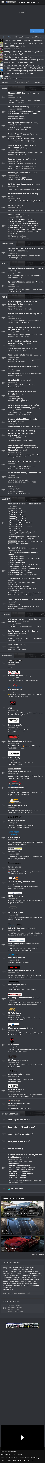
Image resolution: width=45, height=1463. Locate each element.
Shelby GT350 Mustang (18, 107)
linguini (24, 155)
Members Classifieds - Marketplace (24, 504)
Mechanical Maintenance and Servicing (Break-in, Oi (23, 583)
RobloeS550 (12, 1277)
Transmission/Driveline (19, 521)
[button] (2, 2)
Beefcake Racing (16, 741)
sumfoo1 (22, 118)
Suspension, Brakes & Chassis (22, 366)
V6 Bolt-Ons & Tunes (17, 515)
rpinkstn (38, 426)
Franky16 (6, 1283)
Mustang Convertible (18, 173)
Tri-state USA (15, 221)
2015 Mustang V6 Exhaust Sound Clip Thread (23, 348)
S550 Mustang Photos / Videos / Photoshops (22, 146)
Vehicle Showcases (13, 1198)
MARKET (6, 499)
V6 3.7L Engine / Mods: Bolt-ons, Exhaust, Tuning (22, 342)
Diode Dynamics (15, 771)
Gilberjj (26, 468)
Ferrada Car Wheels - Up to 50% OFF (21, 825)
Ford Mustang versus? (18, 159)
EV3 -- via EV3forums (18, 1178)
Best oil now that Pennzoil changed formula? (24, 455)
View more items (38, 1254)
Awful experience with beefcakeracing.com (23, 607)
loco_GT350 (7, 1275)
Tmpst (31, 441)
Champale (15, 1273)
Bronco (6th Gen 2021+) (19, 1120)
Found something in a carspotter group (22, 166)
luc (22, 387)
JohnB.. (36, 1281)
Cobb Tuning (14, 757)
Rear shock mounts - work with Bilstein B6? (23, 887)
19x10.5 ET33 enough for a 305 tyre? (20, 480)
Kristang (34, 1275)
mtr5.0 (8, 1273)
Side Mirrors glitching (15, 399)
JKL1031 (23, 362)
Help (14, 1460)
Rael (20, 1267)
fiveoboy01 (6, 1279)
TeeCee (25, 1271)
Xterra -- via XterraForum (20, 1166)
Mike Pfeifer (25, 337)
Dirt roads (11, 441)
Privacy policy (6, 1460)
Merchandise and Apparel (19, 586)
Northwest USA (32, 227)
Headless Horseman (15, 1285)
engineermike (35, 1279)
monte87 (28, 963)
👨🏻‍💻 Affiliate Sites (15, 1188)
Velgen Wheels (15, 1074)
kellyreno (22, 1273)
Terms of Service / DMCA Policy (29, 1458)
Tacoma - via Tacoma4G (20, 1176)
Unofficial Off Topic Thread (17, 626)
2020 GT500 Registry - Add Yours (19, 127)
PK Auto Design (15, 1013)
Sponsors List (14, 590)
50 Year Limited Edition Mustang (23, 193)
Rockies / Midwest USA (32, 225)
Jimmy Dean (28, 1285)
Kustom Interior (15, 912)
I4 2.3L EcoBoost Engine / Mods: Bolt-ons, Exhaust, (25, 328)
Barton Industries (16, 725)
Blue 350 (28, 1108)
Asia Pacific (14, 233)
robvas (26, 238)
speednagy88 (14, 1269)
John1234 (30, 309)
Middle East (34, 231)
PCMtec (11, 309)
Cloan (30, 1271)
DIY (9, 486)
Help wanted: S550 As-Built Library (20, 413)
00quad (36, 1285)
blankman (25, 1279)
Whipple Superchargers (19, 1103)
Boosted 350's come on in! (17, 116)
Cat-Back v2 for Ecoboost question (20, 762)
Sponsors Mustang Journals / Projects (25, 282)
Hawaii (12, 229)
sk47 (41, 626)
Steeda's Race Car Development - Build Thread (25, 289)
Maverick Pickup (15, 1148)
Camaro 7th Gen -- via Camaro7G (23, 164)
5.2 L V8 (5, 1277)
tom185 (5, 1285)
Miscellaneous (34, 537)
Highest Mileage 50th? (16, 201)
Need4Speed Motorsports (20, 998)
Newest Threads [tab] (22, 37)
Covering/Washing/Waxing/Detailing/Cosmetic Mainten (25, 579)
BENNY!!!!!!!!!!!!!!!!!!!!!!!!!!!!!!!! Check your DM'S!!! (24, 948)
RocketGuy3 (39, 210)
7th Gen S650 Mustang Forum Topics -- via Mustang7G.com (25, 249)
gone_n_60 (25, 401)
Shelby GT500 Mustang (19, 122)
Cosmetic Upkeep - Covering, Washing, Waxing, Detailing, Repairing (21, 433)
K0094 (19, 1271)
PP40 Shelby (25, 129)
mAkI (39, 189)
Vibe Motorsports (16, 1089)
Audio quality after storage (17, 189)
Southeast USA (30, 221)
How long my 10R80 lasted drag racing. (21, 466)
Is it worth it (12, 1108)
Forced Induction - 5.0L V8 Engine (23, 313)
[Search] (42, 2)
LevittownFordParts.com (19, 943)
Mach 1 (11, 205)
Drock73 (27, 1275)
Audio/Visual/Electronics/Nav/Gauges (23, 574)
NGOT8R (26, 323)
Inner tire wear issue (15, 210)
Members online (11, 1262)
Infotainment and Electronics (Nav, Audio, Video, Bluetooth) (24, 406)
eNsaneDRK (25, 543)
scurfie (24, 457)
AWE (10, 708)
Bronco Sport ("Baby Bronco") (22, 1127)
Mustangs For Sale (17, 537)
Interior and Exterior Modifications (23, 113)
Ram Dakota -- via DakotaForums (22, 1170)
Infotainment (14, 867)
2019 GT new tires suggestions (18, 178)
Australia (22, 231)
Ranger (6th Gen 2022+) (19, 1141)
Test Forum (13, 644)
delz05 (32, 1277)
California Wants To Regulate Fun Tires (21, 385)
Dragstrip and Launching (20, 461)
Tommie (24, 650)
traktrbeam (28, 180)
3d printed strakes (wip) (16, 491)
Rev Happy (33, 1283)
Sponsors (4, 1458)
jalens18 (23, 1277)
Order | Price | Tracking (18, 134)
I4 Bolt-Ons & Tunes (18, 513)
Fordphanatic (24, 1269)
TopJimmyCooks (23, 1283)
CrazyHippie (7, 1281)
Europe (12, 231)
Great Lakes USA (31, 223)
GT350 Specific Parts (18, 517)
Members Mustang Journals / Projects (25, 268)
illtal (20, 277)
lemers (33, 989)
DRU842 (20, 764)
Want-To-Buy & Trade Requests (22, 539)
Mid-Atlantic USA (16, 223)
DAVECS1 (20, 1020)
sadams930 (7, 1287)
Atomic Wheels (15, 689)
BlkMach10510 (33, 681)
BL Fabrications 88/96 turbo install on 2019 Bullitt (24, 321)
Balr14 (29, 1273)
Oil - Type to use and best (17, 236)
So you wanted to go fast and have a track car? (25, 275)
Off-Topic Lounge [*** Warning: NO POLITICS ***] (24, 620)
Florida (23, 219)
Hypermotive (14, 852)
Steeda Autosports (17, 1028)
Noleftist (20, 903)
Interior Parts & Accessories (21, 527)
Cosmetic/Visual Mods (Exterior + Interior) (23, 420)
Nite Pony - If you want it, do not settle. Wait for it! (25, 256)
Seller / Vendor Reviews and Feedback (25, 599)
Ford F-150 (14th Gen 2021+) (20, 1134)
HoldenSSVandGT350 (28, 482)
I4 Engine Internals (16, 560)
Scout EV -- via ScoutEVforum (21, 1174)
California (13, 219)
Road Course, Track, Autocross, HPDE (25, 472)
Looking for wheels (14, 989)
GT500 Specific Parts (18, 519)
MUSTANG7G (8, 243)
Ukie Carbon (14, 1044)
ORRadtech (20, 1275)
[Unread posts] (38, 2)
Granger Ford (14, 837)
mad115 (19, 1035)
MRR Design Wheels (17, 984)
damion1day (21, 732)
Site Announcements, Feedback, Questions (23, 632)
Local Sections (15, 215)
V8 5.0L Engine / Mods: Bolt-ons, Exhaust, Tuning (22, 302)
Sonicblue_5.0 (26, 415)
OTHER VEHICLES (10, 1113)
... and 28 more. (8, 1289)
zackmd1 (21, 102)
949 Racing (13, 662)
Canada (21, 229)
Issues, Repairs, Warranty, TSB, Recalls (22, 392)
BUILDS (5, 263)
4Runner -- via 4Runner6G (20, 1172)
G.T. (10, 1267)
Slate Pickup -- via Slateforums (22, 1168)
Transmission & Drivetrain (20, 355)
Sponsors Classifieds (18, 548)
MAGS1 (39, 1275)
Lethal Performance (17, 928)
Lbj (19, 1277)
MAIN (4, 88)
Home (19, 1460)
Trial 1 (10, 650)
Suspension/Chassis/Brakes (21, 523)
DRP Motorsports (16, 788)
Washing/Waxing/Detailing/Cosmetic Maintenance (22, 534)
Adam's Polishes (15, 676)
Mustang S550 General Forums (22, 93)
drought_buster (20, 1281)
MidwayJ (30, 1281)
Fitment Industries (16, 820)
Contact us (13, 1458)
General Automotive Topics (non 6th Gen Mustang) (25, 1155)
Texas (32, 219)
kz (21, 376)
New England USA (16, 227)
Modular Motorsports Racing (21, 970)
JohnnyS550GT (16, 1279)
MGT (13, 1275)
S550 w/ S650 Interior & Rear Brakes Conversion (25, 100)
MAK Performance (16, 957)
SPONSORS (7, 655)
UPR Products (14, 1060)
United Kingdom (34, 229)
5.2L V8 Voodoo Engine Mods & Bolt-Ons (25, 111)
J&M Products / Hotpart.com (21, 881)
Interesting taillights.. (15, 426)
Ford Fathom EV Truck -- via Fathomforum (20, 1163)
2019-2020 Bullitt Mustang (20, 184)
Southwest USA (15, 225)
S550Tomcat (30, 1267)
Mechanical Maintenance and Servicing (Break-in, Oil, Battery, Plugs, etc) (23, 447)
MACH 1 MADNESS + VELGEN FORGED (20, 1079)
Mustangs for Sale (16, 588)
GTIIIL (28, 1277)
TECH (4, 297)
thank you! (11, 963)
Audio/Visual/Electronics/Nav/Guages (23, 531)
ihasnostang (25, 493)
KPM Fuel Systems (16, 896)
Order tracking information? (18, 730)
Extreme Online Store (17, 805)
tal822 (22, 1311)
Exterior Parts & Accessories (21, 525)
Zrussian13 (12, 1283)
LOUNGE (6, 614)
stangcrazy (25, 844)
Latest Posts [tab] (7, 37)
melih (20, 920)
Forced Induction (34, 564)
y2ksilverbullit (38, 201)
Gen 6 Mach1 (21, 609)
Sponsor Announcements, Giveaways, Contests (24, 553)
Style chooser (5, 1454)
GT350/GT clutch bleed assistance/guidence (24, 360)
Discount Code (13, 681)
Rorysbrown (21, 350)
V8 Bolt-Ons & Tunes (18, 511)
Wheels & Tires (15, 380)
